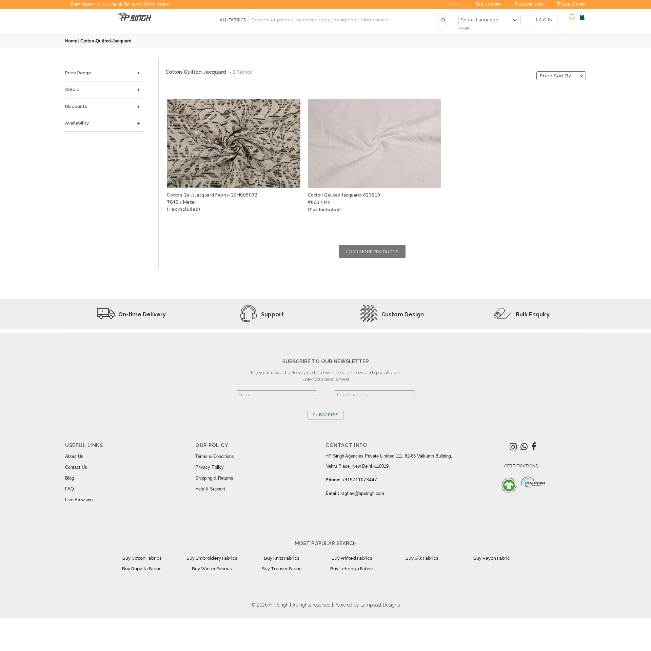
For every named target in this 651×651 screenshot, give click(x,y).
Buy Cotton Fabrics (141, 558)
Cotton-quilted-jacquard (106, 40)
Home (71, 40)
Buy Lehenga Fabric (351, 568)
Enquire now (528, 4)
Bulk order (488, 4)
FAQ (69, 488)
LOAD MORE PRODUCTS (372, 251)
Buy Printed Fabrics (352, 558)
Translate (489, 28)
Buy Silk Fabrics (422, 558)
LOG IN (544, 19)
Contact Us (76, 467)
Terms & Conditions (214, 456)
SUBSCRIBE (325, 414)
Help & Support (210, 488)
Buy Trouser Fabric (282, 568)
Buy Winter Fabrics (212, 568)
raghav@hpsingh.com (362, 493)
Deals (455, 4)
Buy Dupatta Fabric (142, 568)
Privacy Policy (209, 467)
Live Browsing (79, 499)
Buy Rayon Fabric (491, 558)
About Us (74, 456)
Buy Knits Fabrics (281, 558)
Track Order (571, 4)
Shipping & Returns (214, 478)
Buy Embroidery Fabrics (211, 558)
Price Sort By (555, 75)
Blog (69, 478)
